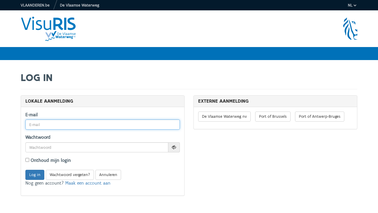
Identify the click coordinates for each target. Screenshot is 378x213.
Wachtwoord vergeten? (70, 174)
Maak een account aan (87, 183)
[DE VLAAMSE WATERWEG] (53, 28)
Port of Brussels (273, 116)
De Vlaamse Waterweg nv (224, 116)
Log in (34, 174)
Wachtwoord (37, 137)
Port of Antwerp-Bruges (319, 116)
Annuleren (108, 174)
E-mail (31, 114)
